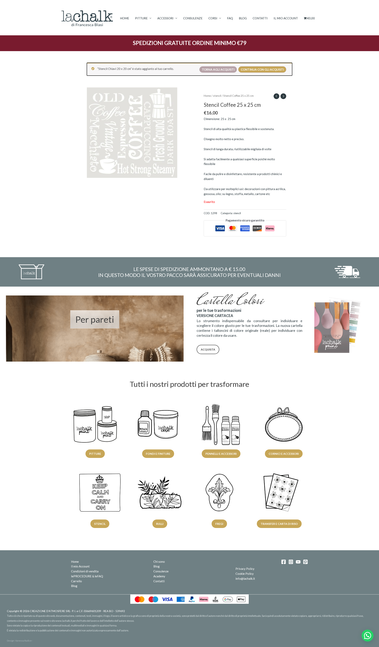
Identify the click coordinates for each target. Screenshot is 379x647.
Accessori (165, 18)
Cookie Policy (244, 573)
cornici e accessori (284, 453)
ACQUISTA (208, 349)
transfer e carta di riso (279, 523)
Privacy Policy (244, 568)
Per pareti (94, 319)
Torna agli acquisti (218, 69)
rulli (159, 523)
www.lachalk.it (64, 620)
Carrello (76, 581)
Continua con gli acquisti (262, 69)
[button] (367, 635)
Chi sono (159, 561)
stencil (217, 95)
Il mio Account (80, 566)
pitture (95, 453)
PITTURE (141, 18)
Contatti (260, 18)
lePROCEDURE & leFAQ (87, 576)
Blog (243, 18)
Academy (159, 576)
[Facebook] (283, 561)
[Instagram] (290, 561)
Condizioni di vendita (85, 571)
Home (124, 18)
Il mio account (286, 18)
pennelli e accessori (220, 453)
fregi (219, 523)
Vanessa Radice (23, 640)
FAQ (230, 18)
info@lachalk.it (245, 578)
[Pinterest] (305, 561)
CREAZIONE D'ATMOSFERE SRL (50, 611)
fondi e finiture (158, 453)
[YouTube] (298, 561)
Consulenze (193, 18)
